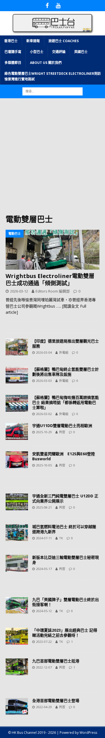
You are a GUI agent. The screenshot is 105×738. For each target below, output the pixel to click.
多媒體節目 (12, 62)
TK (61, 538)
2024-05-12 (44, 611)
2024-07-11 (44, 538)
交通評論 (59, 51)
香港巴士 (11, 41)
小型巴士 (36, 51)
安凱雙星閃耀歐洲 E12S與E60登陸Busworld (63, 456)
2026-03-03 (44, 380)
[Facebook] (47, 5)
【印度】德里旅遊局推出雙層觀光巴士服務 (65, 343)
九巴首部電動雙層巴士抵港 (55, 660)
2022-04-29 (44, 707)
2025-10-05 (44, 465)
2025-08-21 (44, 507)
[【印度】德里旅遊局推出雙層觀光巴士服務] (17, 347)
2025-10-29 (44, 432)
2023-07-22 (44, 641)
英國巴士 (81, 51)
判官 (62, 432)
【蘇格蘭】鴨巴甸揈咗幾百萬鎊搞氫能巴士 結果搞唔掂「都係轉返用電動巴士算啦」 (65, 402)
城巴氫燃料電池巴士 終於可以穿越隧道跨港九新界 (64, 529)
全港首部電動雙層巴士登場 (55, 700)
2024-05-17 (44, 569)
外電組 (63, 352)
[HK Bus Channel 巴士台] (52, 32)
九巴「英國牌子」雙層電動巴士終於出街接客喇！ (65, 602)
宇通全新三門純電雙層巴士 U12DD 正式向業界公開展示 (65, 498)
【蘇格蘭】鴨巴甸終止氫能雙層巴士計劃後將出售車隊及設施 (65, 371)
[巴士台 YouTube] (58, 5)
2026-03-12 (19, 291)
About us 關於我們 (46, 62)
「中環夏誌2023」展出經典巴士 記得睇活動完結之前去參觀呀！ (64, 632)
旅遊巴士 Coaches (63, 41)
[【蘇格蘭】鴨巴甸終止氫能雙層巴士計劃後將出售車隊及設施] (17, 375)
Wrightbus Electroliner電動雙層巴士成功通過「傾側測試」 (50, 279)
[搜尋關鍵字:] (52, 91)
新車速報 (33, 41)
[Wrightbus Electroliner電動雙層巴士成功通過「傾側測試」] (52, 249)
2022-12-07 (44, 667)
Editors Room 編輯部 (53, 291)
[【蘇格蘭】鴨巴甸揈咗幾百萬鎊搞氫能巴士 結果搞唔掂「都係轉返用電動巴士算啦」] (17, 403)
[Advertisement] (52, 159)
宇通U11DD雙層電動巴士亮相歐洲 (62, 425)
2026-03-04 (44, 352)
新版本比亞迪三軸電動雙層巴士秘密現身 (65, 560)
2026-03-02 (44, 414)
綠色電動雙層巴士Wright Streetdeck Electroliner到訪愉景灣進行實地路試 (52, 76)
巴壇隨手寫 (12, 51)
